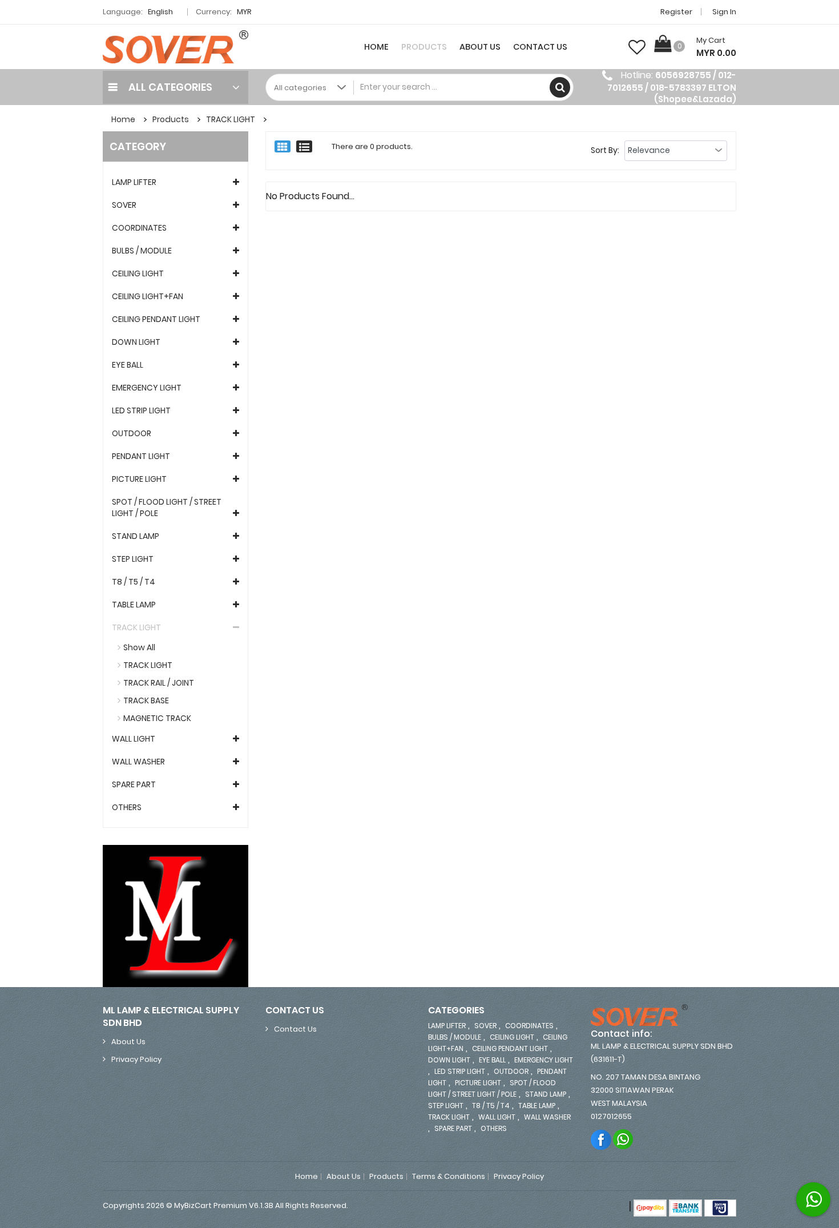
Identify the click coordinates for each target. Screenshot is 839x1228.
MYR (245, 11)
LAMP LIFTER (134, 182)
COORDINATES (139, 227)
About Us (480, 47)
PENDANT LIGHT (141, 456)
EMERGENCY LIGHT (146, 387)
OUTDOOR (131, 433)
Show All (139, 647)
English (161, 11)
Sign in (724, 11)
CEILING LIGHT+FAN (147, 296)
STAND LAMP (135, 536)
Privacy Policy (136, 1059)
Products (424, 47)
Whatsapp (623, 1139)
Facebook (601, 1139)
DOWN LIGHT (136, 342)
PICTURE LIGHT (139, 479)
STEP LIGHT (133, 559)
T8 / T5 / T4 (133, 581)
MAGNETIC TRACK (157, 718)
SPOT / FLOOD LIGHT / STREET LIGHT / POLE (166, 507)
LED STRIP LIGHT (141, 410)
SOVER (124, 205)
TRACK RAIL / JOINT (158, 683)
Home (376, 47)
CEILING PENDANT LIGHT (156, 319)
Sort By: (605, 150)
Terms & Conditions (448, 1176)
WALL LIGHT (133, 738)
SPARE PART (134, 784)
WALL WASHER (138, 761)
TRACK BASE (146, 700)
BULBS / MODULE (142, 250)
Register (676, 11)
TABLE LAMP (134, 604)
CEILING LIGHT (138, 273)
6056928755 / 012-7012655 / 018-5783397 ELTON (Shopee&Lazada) (671, 87)
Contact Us (540, 47)
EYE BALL (127, 365)
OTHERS (127, 807)
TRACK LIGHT (230, 119)
